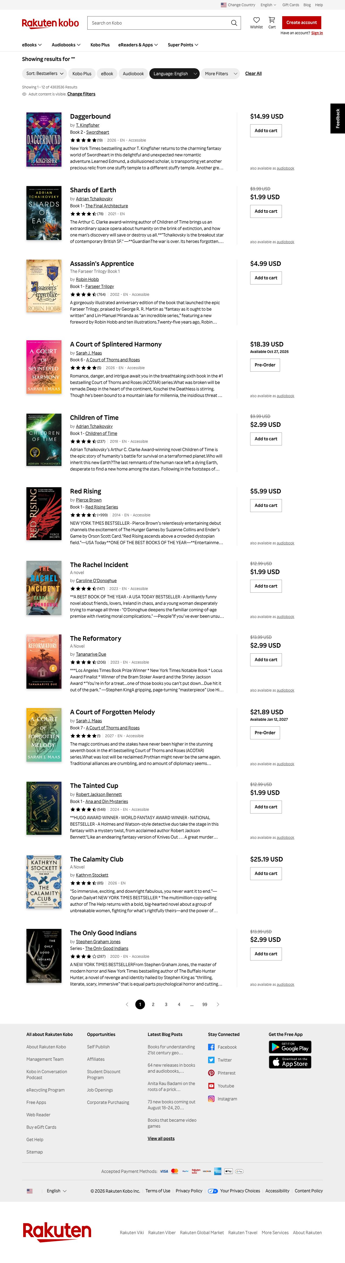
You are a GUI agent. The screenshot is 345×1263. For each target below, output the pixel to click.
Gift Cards (290, 4)
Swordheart (97, 132)
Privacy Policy (189, 1190)
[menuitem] (32, 44)
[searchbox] (160, 22)
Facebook (227, 1047)
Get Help (34, 1139)
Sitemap (34, 1152)
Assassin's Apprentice (102, 263)
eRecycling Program (45, 1090)
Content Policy (309, 1190)
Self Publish (98, 1046)
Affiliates (96, 1059)
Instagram (227, 1098)
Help (319, 4)
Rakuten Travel (242, 1232)
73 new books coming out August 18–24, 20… (171, 1104)
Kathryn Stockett (92, 875)
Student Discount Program (103, 1074)
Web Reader (38, 1114)
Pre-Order (265, 365)
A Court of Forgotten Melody (112, 712)
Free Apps (36, 1102)
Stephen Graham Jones (98, 941)
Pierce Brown (89, 500)
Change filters (81, 94)
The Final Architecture (106, 205)
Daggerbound (90, 116)
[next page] (218, 1004)
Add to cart (266, 130)
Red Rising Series (101, 507)
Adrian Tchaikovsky (94, 198)
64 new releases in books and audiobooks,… (171, 1068)
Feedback (337, 118)
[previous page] (127, 1004)
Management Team (45, 1059)
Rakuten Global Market (202, 1232)
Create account (302, 22)
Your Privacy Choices (240, 1190)
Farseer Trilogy (99, 286)
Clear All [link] (253, 73)
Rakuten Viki (132, 1232)
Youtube (226, 1086)
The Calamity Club (96, 859)
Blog (307, 4)
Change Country (241, 4)
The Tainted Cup (94, 785)
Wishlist (256, 27)
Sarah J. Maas (89, 353)
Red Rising (85, 491)
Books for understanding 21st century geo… (171, 1049)
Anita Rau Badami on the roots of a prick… (171, 1086)
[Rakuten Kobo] (50, 24)
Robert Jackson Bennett (99, 794)
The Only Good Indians (103, 932)
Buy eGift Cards (41, 1127)
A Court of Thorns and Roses (113, 359)
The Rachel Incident (99, 564)
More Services (275, 1232)
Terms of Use (158, 1190)
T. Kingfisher (87, 125)
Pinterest (227, 1073)
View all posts (161, 1138)
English (53, 1190)
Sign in (317, 32)
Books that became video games (172, 1123)
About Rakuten (307, 1232)
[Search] (234, 22)
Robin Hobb (87, 279)
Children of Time (94, 417)
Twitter (225, 1060)
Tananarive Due (91, 654)
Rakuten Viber (162, 1232)
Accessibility (277, 1190)
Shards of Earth (93, 190)
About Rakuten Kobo (46, 1046)
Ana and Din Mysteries (106, 801)
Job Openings (100, 1090)
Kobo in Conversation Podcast (46, 1074)
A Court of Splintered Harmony (116, 344)
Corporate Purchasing (108, 1102)
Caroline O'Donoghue (96, 580)
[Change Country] (29, 1191)
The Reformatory (95, 638)
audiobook (285, 168)
